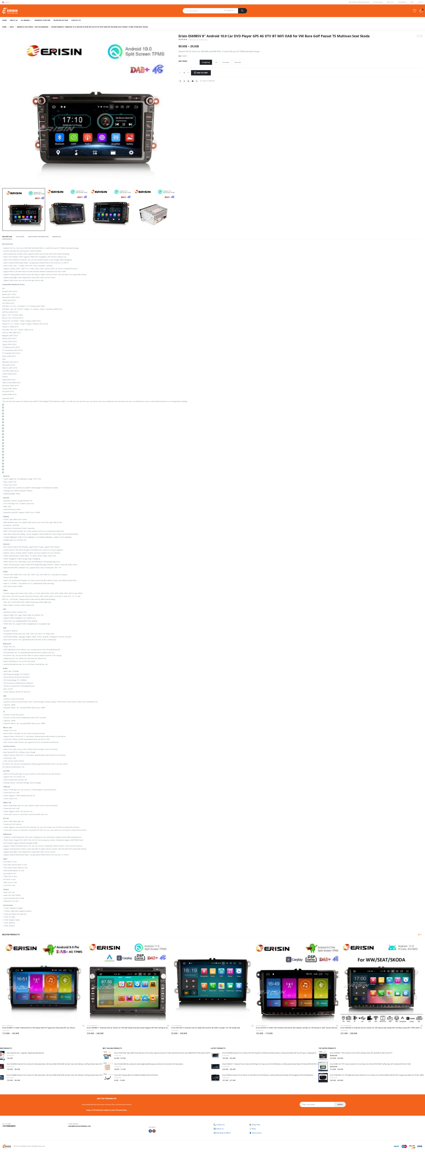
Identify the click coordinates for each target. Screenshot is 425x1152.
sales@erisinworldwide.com (79, 1126)
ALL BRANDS (25, 20)
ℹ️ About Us (218, 1129)
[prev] (417, 36)
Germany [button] (225, 62)
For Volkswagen (7, 1025)
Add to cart (202, 73)
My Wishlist (402, 2)
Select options (81, 944)
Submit (340, 1104)
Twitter (184, 81)
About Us (390, 2)
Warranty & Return (42, 20)
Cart (412, 2)
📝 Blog (252, 1129)
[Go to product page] (43, 982)
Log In (420, 2)
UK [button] (216, 62)
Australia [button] (237, 62)
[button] (2, 110)
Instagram (154, 1131)
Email (192, 81)
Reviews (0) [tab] (56, 237)
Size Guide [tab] (20, 237)
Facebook (180, 81)
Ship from (182, 61)
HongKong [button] (206, 62)
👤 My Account (255, 1133)
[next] (421, 36)
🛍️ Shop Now (254, 1124)
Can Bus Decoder (261, 1025)
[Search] (242, 10)
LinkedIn (188, 81)
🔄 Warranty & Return (222, 1133)
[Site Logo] (10, 10)
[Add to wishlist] (83, 1026)
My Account (378, 2)
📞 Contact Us (219, 1124)
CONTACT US (76, 20)
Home (4, 20)
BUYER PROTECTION (61, 20)
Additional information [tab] (38, 237)
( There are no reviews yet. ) (198, 40)
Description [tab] (7, 237)
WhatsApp (197, 81)
